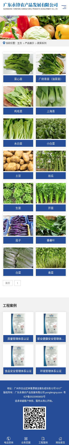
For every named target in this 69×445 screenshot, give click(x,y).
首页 (7, 283)
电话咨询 (8, 442)
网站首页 (60, 442)
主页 (19, 43)
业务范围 (25, 442)
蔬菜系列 (41, 43)
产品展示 (29, 43)
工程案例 (43, 442)
